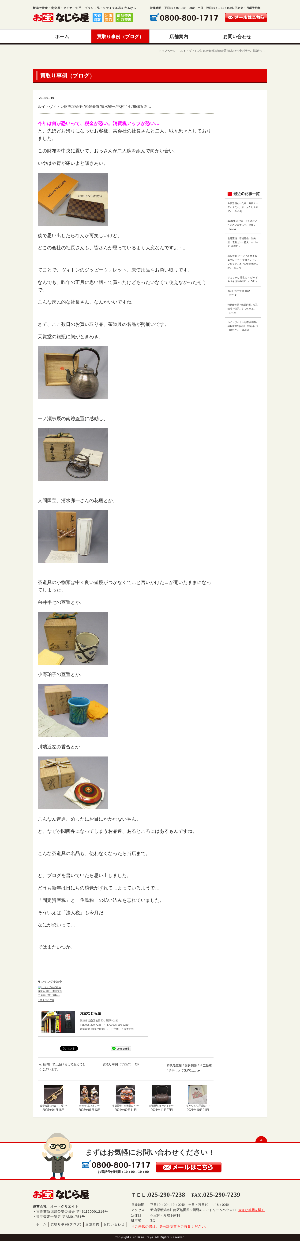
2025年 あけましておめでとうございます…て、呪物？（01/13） (242, 225)
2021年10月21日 (198, 1110)
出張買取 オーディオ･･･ (161, 1105)
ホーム (41, 1224)
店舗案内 (93, 1224)
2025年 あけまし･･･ (89, 1105)
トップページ (167, 50)
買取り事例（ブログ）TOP (121, 1064)
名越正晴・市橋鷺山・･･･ (125, 1105)
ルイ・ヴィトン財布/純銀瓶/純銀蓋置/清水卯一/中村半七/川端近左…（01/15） (243, 326)
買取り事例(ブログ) (66, 1224)
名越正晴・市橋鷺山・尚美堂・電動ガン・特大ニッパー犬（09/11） (243, 242)
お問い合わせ (114, 1224)
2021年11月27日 (162, 1110)
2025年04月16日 (53, 1110)
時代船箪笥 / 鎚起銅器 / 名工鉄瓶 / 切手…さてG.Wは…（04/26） (243, 308)
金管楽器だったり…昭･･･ (53, 1105)
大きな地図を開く (251, 1210)
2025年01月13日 (90, 1110)
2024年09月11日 (126, 1110)
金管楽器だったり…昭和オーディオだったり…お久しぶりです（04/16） (243, 207)
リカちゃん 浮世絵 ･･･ (198, 1105)
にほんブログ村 (46, 1000)
